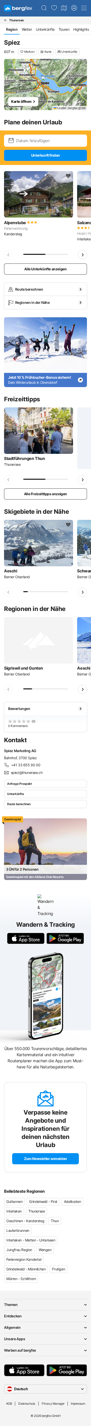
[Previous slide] (8, 254)
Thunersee (36, 1211)
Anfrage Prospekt (19, 784)
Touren (64, 29)
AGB (9, 1403)
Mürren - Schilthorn (21, 1278)
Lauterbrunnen (17, 1230)
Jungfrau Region (19, 1250)
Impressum (78, 1403)
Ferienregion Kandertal (23, 1259)
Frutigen (58, 1269)
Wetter (27, 29)
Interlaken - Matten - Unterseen (30, 1240)
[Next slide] (82, 254)
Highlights (81, 29)
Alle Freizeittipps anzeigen (45, 494)
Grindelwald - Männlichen (26, 1269)
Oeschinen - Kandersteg (25, 1221)
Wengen (45, 1250)
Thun (55, 1221)
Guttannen (14, 1201)
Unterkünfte (45, 29)
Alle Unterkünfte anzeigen (45, 269)
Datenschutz (26, 1403)
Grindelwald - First (43, 1201)
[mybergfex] (74, 8)
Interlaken (14, 1211)
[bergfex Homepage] (18, 8)
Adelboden (72, 1201)
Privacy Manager (53, 1403)
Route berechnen (19, 804)
